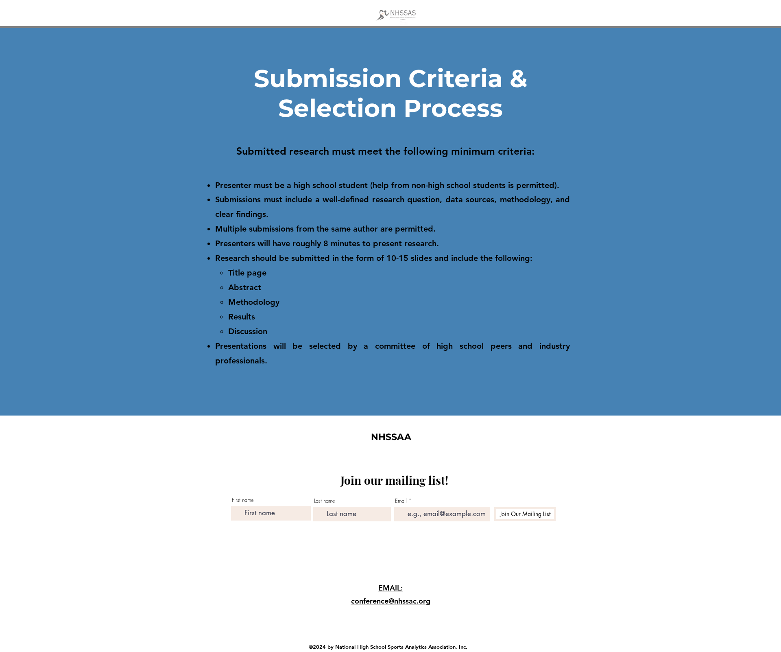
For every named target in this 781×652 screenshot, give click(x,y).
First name (243, 500)
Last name (324, 500)
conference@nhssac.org (390, 601)
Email (401, 500)
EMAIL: (390, 588)
